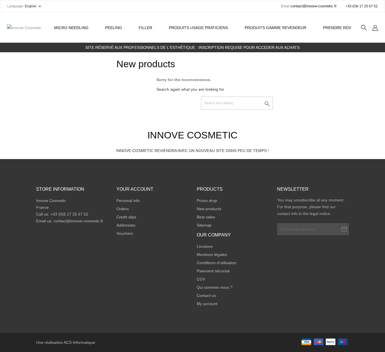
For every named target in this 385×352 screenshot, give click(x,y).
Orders (122, 209)
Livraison (205, 246)
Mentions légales (212, 254)
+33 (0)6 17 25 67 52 (362, 6)
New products (209, 209)
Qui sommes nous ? (215, 287)
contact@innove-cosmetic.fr (78, 221)
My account (207, 303)
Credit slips (126, 217)
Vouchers (124, 233)
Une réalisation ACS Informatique (65, 342)
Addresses (125, 225)
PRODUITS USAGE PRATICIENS (198, 27)
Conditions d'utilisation (216, 262)
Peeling (116, 25)
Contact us (206, 295)
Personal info (128, 200)
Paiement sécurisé (213, 271)
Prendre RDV (337, 27)
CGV (201, 279)
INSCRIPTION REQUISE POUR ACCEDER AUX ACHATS (249, 47)
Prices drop (207, 200)
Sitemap (204, 225)
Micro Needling (71, 27)
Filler (145, 27)
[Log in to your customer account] (375, 27)
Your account (134, 189)
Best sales (206, 217)
